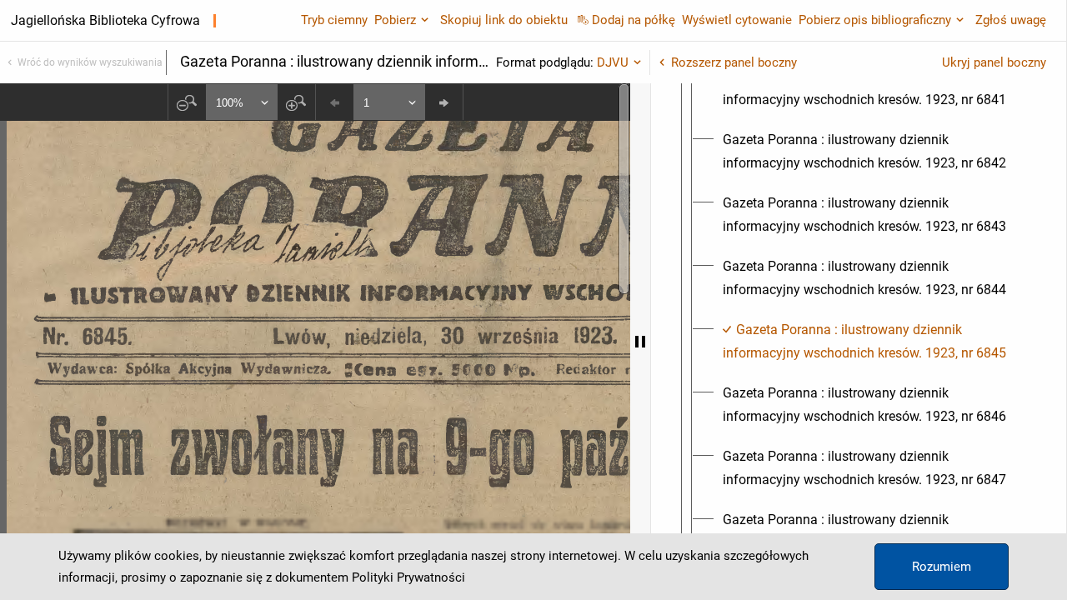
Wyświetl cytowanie (737, 20)
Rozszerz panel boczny (734, 62)
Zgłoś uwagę (1010, 20)
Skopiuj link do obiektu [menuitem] (504, 20)
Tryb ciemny (334, 20)
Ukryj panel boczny (994, 62)
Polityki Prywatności (408, 577)
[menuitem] (873, 88)
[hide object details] (640, 341)
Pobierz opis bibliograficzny (875, 20)
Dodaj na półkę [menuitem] (633, 20)
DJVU (613, 62)
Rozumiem (941, 566)
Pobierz (395, 20)
